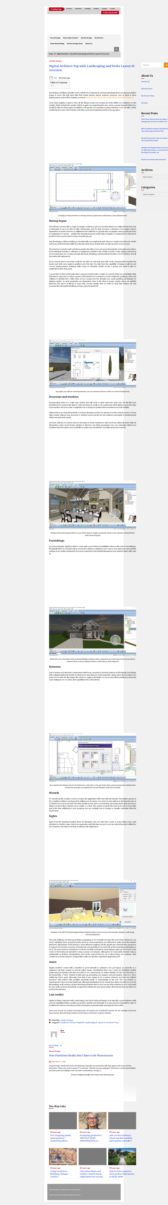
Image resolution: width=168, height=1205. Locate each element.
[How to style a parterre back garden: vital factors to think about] (122, 1156)
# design (87, 8)
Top (116, 1023)
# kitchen (78, 8)
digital (80, 1023)
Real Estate (99, 38)
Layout (100, 1023)
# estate (69, 8)
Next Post (54, 1045)
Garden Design (86, 38)
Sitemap (144, 103)
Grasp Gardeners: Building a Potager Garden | (59, 1174)
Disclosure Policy (147, 96)
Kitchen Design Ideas (75, 43)
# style (112, 8)
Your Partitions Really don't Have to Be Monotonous (81, 1055)
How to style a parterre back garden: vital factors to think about (121, 1174)
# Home (96, 8)
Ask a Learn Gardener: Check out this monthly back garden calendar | (120, 1138)
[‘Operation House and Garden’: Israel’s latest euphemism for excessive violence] (93, 1156)
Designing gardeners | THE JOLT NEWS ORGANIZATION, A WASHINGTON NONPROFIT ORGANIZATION (91, 1138)
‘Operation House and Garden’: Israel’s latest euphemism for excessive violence (92, 1174)
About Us (88, 43)
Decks (72, 1023)
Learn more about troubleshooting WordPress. (65, 1195)
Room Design (55, 38)
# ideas (104, 8)
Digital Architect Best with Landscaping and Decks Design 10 (109, 98)
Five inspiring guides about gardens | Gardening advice (60, 1138)
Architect (64, 1023)
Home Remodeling (57, 43)
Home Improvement (70, 38)
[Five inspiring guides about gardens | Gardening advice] (63, 1120)
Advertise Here (146, 89)
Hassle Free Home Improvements (153, 159)
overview (109, 1023)
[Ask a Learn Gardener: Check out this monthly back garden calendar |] (122, 1120)
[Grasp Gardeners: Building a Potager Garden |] (63, 1156)
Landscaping (90, 1023)
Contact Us (145, 82)
